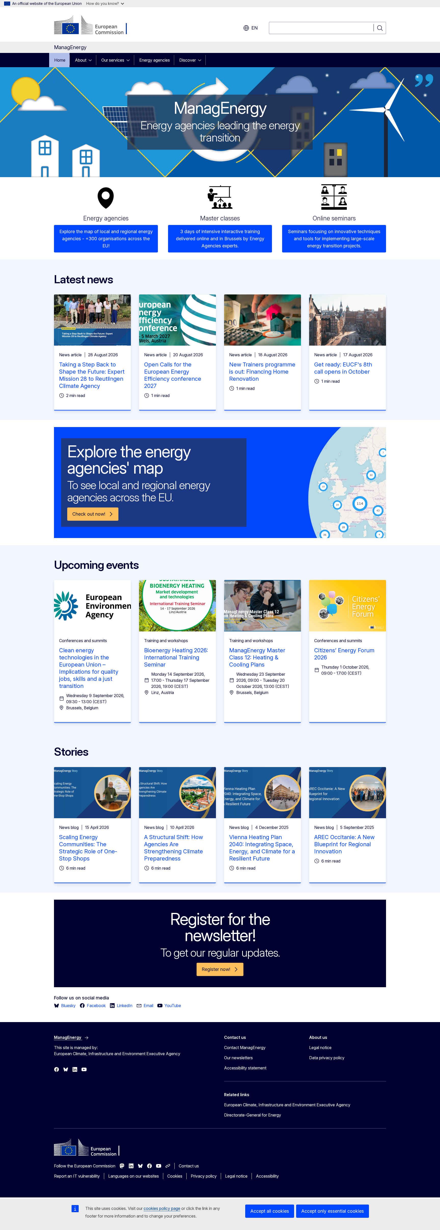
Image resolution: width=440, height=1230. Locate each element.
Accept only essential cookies (332, 1211)
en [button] (254, 28)
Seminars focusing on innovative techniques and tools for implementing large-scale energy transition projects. (334, 238)
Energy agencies (154, 60)
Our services (112, 60)
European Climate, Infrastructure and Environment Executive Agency (287, 1104)
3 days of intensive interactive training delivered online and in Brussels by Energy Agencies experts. (220, 238)
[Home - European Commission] (95, 25)
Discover (187, 60)
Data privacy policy (327, 1057)
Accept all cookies (269, 1211)
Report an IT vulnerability (77, 1176)
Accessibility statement (245, 1067)
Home (59, 60)
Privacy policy (204, 1176)
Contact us (189, 1165)
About (80, 60)
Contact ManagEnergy (245, 1047)
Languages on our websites (133, 1176)
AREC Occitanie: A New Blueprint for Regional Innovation (344, 844)
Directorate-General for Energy (252, 1115)
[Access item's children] (91, 60)
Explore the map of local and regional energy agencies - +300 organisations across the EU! (106, 238)
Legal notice (320, 1047)
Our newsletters (238, 1057)
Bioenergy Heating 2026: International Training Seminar (176, 657)
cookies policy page (162, 1208)
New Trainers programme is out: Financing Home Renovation (262, 371)
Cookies (174, 1176)
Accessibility (267, 1176)
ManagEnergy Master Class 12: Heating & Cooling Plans (257, 657)
